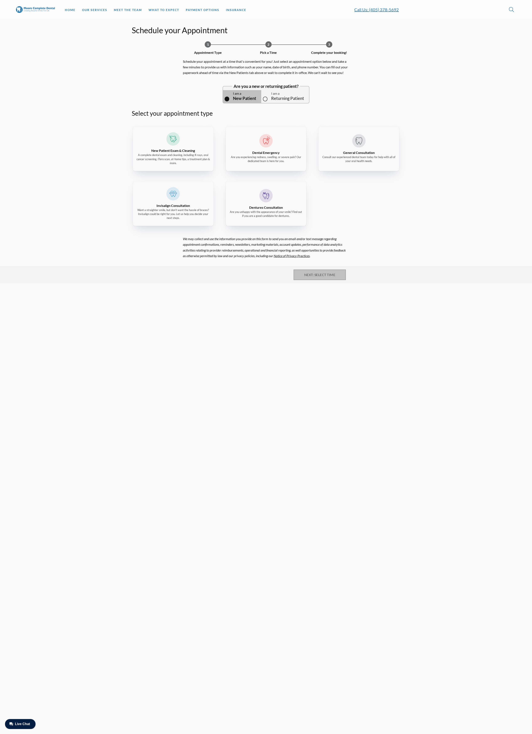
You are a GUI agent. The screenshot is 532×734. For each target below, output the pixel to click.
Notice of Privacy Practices (292, 256)
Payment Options (202, 10)
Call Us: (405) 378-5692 (376, 9)
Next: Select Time (319, 275)
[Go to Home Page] (35, 9)
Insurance (236, 10)
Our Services (94, 10)
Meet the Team (128, 10)
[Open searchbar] (511, 9)
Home (70, 10)
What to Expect (164, 10)
